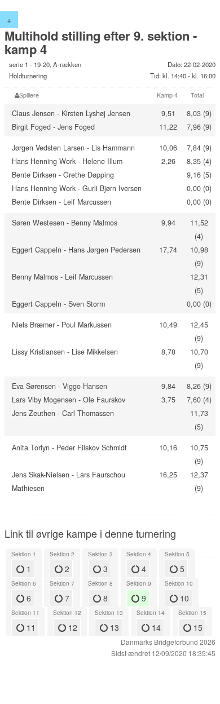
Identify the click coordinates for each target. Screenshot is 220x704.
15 (197, 627)
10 (183, 598)
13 (113, 627)
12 (71, 627)
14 (155, 627)
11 (30, 627)
